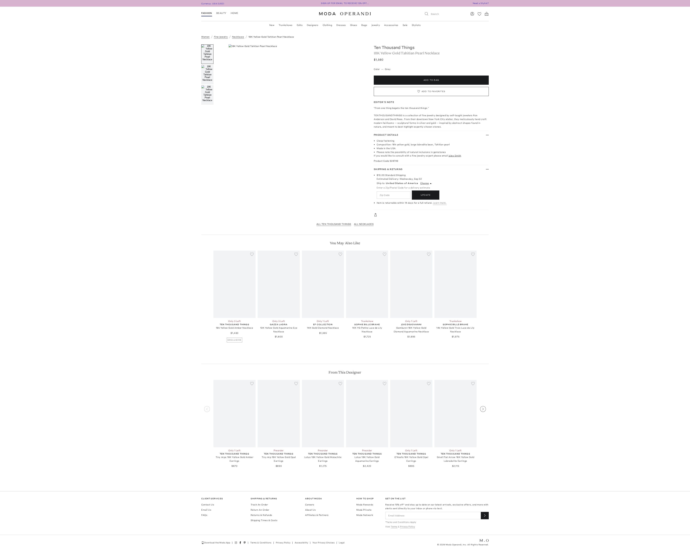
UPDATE (426, 195)
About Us (310, 509)
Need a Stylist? (481, 3)
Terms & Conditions (261, 542)
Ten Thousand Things (394, 47)
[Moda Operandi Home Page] (345, 14)
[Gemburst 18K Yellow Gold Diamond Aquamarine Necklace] (411, 284)
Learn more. (440, 202)
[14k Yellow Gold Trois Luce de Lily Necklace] (455, 284)
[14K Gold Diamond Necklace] (323, 284)
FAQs (204, 515)
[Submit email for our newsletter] (485, 515)
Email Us (206, 509)
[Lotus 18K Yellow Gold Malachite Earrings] (323, 413)
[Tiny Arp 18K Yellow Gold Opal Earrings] (279, 413)
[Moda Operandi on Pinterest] (244, 542)
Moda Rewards (364, 504)
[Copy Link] (431, 215)
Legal (341, 542)
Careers (309, 504)
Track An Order (259, 504)
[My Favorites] (479, 14)
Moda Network (364, 515)
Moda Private (363, 509)
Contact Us (207, 504)
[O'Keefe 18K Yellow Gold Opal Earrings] (411, 413)
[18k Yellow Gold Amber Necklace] (234, 284)
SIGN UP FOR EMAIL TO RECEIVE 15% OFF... (345, 3)
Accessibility (301, 542)
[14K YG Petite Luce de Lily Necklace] (367, 284)
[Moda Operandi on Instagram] (235, 542)
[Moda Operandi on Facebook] (240, 542)
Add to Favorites (433, 91)
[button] (292, 98)
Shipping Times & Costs (264, 520)
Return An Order (260, 509)
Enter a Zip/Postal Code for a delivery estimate (403, 187)
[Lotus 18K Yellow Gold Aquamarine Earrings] (367, 413)
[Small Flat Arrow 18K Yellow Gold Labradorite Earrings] (455, 413)
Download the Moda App (217, 542)
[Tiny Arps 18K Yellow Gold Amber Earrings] (234, 413)
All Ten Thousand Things (333, 224)
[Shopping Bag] (486, 14)
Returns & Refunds (261, 515)
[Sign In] (472, 14)
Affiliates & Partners (317, 515)
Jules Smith (454, 155)
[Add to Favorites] (252, 254)
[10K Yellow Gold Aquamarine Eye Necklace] (279, 284)
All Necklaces (364, 224)
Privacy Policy (283, 542)
